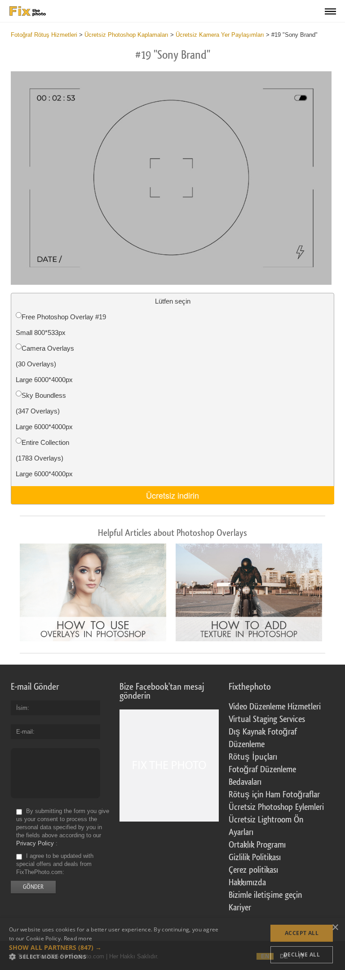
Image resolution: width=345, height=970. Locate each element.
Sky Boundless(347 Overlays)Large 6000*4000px (44, 411)
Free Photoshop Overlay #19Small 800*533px (61, 324)
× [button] (335, 927)
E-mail (24, 731)
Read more (78, 938)
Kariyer (240, 907)
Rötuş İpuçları (253, 757)
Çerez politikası (253, 870)
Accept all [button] (301, 933)
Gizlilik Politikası (255, 857)
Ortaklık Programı (257, 844)
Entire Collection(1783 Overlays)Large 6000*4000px (44, 458)
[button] (115, 947)
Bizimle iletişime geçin (265, 895)
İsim (21, 708)
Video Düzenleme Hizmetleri (275, 706)
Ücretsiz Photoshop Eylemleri (276, 807)
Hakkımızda (247, 882)
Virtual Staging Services (267, 719)
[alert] (172, 944)
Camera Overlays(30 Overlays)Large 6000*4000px (45, 363)
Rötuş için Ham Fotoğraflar (274, 794)
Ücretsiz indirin (172, 495)
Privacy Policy (35, 843)
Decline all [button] (301, 954)
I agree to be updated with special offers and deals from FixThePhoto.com (54, 864)
